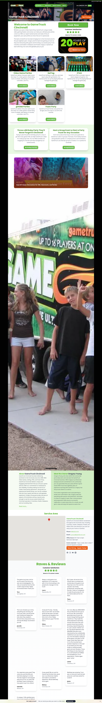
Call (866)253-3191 (81, 5)
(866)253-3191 (75, 531)
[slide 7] (54, 468)
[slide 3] (48, 468)
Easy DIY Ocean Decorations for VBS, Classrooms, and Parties (36, 185)
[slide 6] (53, 468)
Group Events (57, 5)
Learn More (23, 86)
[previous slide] (10, 329)
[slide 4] (50, 468)
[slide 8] (56, 468)
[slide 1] (45, 468)
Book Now (73, 24)
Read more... (23, 506)
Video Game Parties (23, 73)
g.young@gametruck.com (78, 535)
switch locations (13, 19)
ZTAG (79, 73)
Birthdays (48, 5)
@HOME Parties (23, 106)
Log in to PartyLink (96, 1)
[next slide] (91, 329)
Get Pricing (86, 17)
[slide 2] (47, 468)
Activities (39, 5)
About (64, 5)
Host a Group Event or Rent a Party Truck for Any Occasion (68, 131)
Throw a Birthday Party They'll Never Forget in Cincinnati (31, 131)
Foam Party (51, 106)
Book (89, 5)
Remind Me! (71, 701)
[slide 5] (51, 468)
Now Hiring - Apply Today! (77, 548)
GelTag (51, 73)
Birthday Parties (31, 147)
